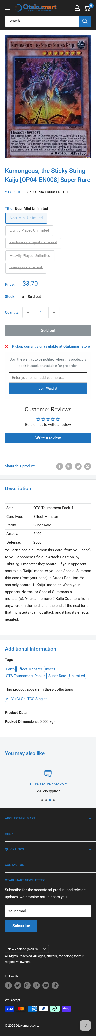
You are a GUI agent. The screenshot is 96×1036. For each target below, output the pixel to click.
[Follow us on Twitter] (17, 985)
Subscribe (21, 925)
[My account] (77, 8)
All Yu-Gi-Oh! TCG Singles (27, 699)
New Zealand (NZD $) (23, 949)
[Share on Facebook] (59, 466)
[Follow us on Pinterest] (36, 985)
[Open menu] (7, 8)
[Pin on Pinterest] (68, 466)
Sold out (48, 330)
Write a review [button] (48, 438)
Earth (10, 669)
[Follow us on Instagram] (27, 985)
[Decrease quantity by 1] (28, 312)
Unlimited (77, 676)
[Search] (85, 21)
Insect (50, 669)
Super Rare (57, 676)
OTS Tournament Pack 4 (26, 676)
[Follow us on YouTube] (45, 985)
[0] (87, 8)
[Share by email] (87, 466)
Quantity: (12, 312)
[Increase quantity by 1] (54, 312)
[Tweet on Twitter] (78, 466)
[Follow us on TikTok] (55, 985)
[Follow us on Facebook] (8, 985)
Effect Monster (29, 669)
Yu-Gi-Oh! (12, 192)
